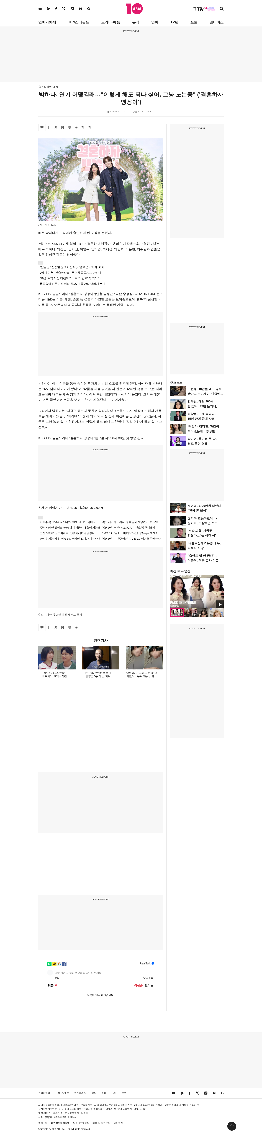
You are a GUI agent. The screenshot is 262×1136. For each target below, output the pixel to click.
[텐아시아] (134, 8)
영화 (154, 22)
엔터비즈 (216, 22)
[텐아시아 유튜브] (40, 8)
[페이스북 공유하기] (48, 127)
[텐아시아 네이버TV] (48, 8)
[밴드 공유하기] (69, 127)
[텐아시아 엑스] (63, 8)
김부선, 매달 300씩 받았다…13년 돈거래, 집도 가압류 (202, 406)
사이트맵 (118, 1123)
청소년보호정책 (81, 1123)
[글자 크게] (83, 127)
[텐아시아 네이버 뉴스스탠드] (80, 8)
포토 (193, 22)
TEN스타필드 (78, 22)
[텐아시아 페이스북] (56, 8)
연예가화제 (47, 22)
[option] (197, 591)
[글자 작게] (90, 127)
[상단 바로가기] (231, 1126)
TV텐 (174, 22)
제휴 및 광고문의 (101, 1123)
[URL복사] (76, 127)
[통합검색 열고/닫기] (222, 9)
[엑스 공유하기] (55, 127)
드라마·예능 (110, 22)
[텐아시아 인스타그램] (72, 8)
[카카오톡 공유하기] (41, 127)
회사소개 (43, 1123)
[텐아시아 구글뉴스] (88, 8)
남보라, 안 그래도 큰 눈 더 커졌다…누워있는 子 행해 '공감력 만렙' (141, 676)
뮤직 (135, 22)
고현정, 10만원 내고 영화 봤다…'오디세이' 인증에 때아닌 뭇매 (205, 393)
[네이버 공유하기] (62, 127)
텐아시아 (56, 1129)
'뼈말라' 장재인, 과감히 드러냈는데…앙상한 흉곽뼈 (203, 431)
